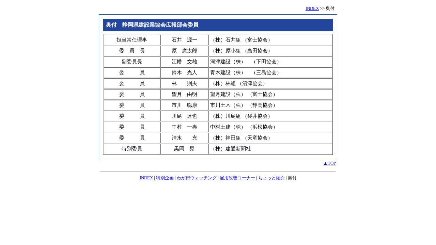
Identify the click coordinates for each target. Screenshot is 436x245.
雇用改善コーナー (237, 177)
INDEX (312, 8)
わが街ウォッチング (197, 177)
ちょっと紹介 (271, 177)
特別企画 (165, 177)
